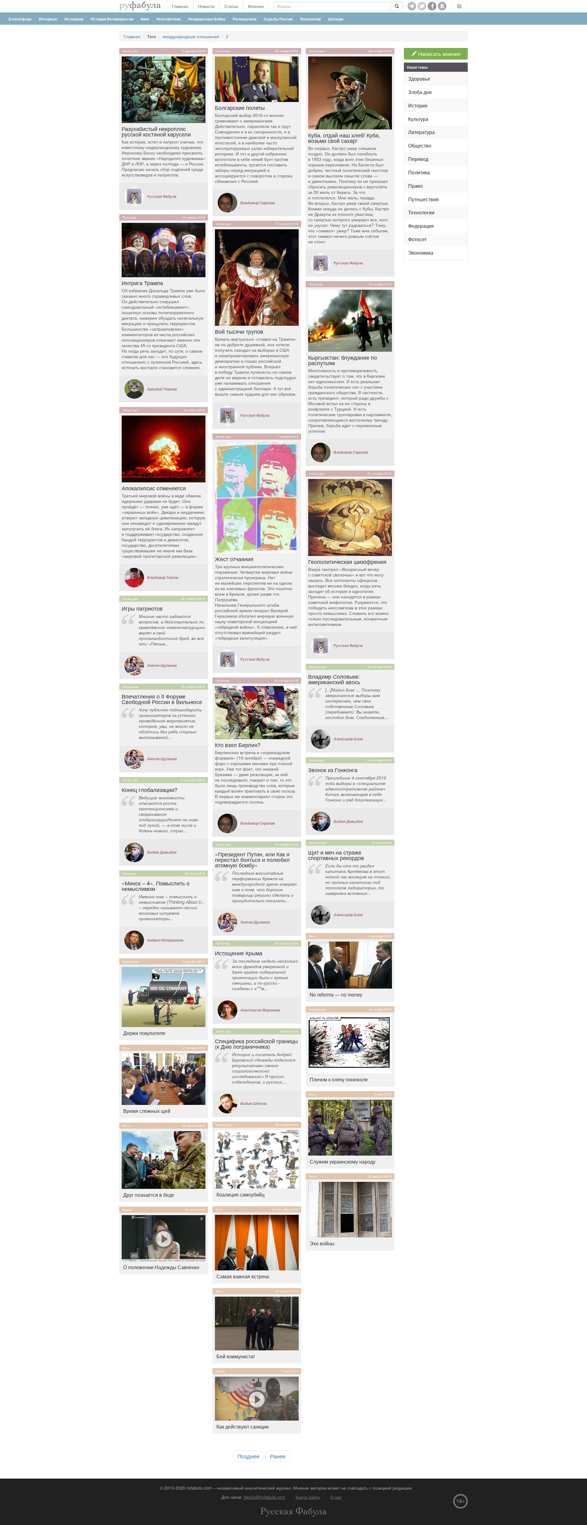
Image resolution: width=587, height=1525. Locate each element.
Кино (145, 19)
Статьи (231, 6)
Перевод (418, 158)
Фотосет (417, 239)
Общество (129, 410)
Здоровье (419, 78)
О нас (336, 1497)
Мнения (256, 6)
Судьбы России (278, 19)
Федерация (421, 225)
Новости (206, 6)
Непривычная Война (206, 19)
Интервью (48, 19)
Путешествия (423, 199)
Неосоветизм (169, 19)
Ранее (278, 1456)
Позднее (249, 1456)
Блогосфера (20, 19)
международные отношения (191, 36)
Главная (180, 6)
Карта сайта (308, 1497)
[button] (459, 6)
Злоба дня (130, 51)
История (417, 105)
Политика (129, 217)
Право (415, 185)
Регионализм (245, 19)
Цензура (335, 19)
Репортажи (130, 686)
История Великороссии (112, 19)
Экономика (420, 252)
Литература (318, 667)
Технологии (310, 19)
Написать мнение (438, 53)
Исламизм (74, 19)
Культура (418, 118)
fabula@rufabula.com (264, 1497)
